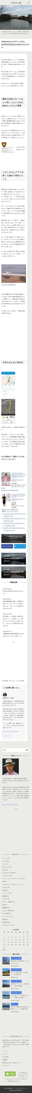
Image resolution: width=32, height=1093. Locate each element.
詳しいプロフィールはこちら (11, 731)
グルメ (4, 861)
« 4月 (3, 949)
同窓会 (4, 919)
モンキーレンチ (23, 1088)
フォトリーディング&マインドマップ (12, 878)
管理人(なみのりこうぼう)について (12, 1062)
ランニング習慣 (6, 910)
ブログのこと (6, 875)
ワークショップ (6, 916)
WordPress (19, 1090)
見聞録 (4, 896)
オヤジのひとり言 (7, 873)
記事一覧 (7, 736)
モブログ (4, 899)
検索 (27, 750)
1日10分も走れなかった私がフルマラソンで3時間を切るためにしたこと (18, 475)
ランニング (5, 1054)
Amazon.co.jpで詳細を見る (9, 490)
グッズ (4, 864)
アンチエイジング (7, 925)
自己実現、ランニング (9, 681)
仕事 (3, 881)
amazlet (20, 480)
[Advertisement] (16, 338)
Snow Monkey (9, 1088)
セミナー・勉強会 (7, 902)
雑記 (3, 905)
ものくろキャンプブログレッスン (11, 884)
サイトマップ (6, 1065)
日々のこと (5, 867)
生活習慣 (4, 922)
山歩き (4, 870)
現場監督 (4, 1060)
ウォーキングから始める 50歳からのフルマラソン (18, 495)
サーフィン (5, 893)
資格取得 (4, 907)
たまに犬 (4, 887)
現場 (3, 890)
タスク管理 (21, 681)
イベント (4, 858)
